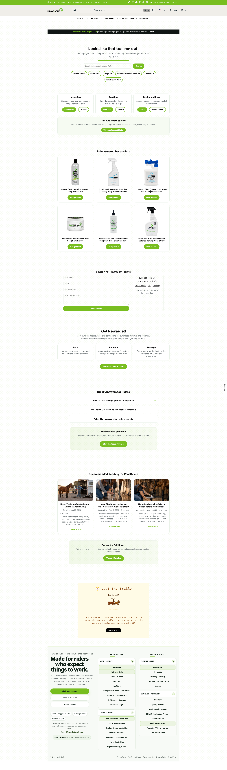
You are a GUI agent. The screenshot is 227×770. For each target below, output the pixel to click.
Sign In (142, 109)
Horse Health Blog (117, 742)
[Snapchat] (147, 2)
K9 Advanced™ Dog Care (117, 700)
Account (173, 10)
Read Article (76, 529)
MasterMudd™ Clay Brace (117, 695)
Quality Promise (158, 705)
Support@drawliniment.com (168, 2)
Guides (84, 109)
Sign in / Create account (113, 366)
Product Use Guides (116, 733)
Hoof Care (117, 686)
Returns (158, 686)
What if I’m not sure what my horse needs (113, 419)
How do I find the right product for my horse (113, 400)
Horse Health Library (117, 723)
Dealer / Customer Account (128, 74)
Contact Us (149, 74)
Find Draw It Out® (113, 80)
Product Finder (79, 74)
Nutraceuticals (117, 672)
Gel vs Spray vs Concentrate (116, 737)
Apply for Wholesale (157, 723)
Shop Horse (69, 109)
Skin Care (116, 681)
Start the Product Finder (113, 444)
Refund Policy (172, 757)
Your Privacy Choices (134, 757)
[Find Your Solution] (56, 2)
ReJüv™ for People (117, 705)
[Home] (55, 10)
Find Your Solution (69, 691)
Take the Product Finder (113, 130)
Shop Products (106, 661)
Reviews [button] (224, 387)
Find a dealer (140, 285)
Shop (79, 18)
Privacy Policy (121, 757)
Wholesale (143, 18)
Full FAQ (156, 285)
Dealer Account (158, 719)
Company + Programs (150, 694)
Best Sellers (109, 18)
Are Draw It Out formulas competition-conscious (113, 410)
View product (75, 197)
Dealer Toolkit (157, 109)
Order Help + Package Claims (158, 681)
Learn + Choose (106, 712)
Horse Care (95, 74)
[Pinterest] (136, 2)
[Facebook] (129, 2)
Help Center (157, 667)
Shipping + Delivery (158, 677)
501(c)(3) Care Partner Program (158, 714)
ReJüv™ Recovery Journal (116, 747)
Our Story (158, 700)
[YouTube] (151, 2)
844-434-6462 (149, 278)
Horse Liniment (117, 677)
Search (139, 66)
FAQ (149, 285)
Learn (132, 18)
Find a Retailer (122, 18)
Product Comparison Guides (116, 728)
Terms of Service (148, 757)
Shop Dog (107, 109)
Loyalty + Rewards (158, 733)
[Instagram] (140, 2)
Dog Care (108, 74)
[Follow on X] (133, 2)
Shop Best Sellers (70, 698)
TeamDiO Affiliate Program (157, 728)
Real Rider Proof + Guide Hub (117, 719)
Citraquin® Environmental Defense (116, 691)
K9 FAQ (121, 109)
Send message (96, 308)
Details (151, 32)
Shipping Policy (161, 757)
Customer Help (147, 661)
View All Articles (113, 558)
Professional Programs (157, 709)
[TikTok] (143, 2)
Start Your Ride (113, 630)
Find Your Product (93, 18)
